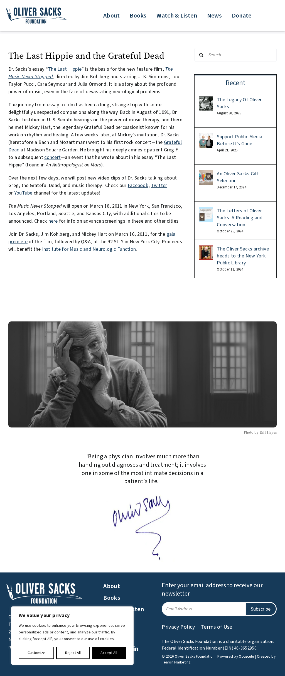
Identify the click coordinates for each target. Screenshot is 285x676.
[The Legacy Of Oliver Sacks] (206, 100)
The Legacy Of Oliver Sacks (239, 103)
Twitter (159, 185)
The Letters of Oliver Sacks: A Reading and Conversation (239, 217)
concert (52, 157)
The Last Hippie (65, 69)
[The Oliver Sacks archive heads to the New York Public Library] (206, 249)
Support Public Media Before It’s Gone (239, 140)
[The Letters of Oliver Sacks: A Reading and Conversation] (206, 211)
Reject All (73, 653)
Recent (235, 83)
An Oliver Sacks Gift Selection (238, 177)
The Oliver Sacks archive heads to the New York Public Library (243, 255)
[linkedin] (136, 648)
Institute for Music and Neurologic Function (89, 249)
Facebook (138, 185)
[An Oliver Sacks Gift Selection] (206, 174)
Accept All (108, 653)
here (53, 221)
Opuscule (246, 656)
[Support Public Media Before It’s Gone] (206, 137)
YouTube (23, 193)
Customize (36, 653)
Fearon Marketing (176, 662)
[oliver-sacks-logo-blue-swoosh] (36, 8)
